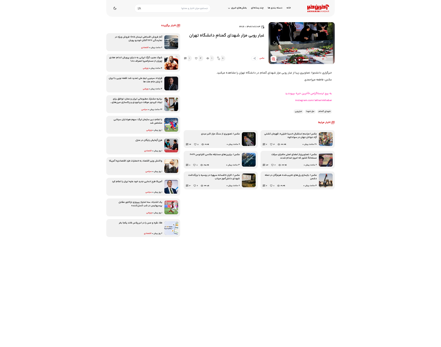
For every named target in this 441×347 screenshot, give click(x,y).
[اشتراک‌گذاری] (254, 58)
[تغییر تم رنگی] (115, 8)
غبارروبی (298, 111)
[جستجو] (139, 8)
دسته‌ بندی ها (275, 8)
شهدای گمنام (325, 111)
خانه (288, 8)
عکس (261, 58)
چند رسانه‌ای (257, 8)
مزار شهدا (310, 111)
